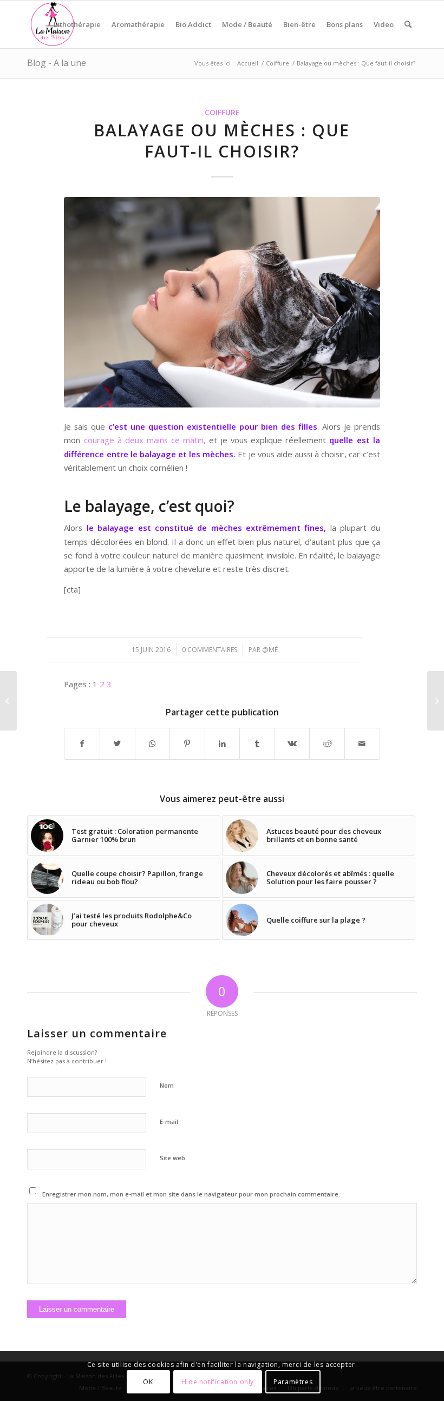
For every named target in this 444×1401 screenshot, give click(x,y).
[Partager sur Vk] (292, 743)
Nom (167, 1085)
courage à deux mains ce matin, (147, 440)
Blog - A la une (56, 63)
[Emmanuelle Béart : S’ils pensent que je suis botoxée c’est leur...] (8, 701)
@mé (270, 649)
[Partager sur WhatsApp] (152, 743)
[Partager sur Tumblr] (257, 743)
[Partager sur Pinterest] (187, 743)
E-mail (169, 1121)
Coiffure (222, 112)
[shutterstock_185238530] (222, 302)
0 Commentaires (209, 649)
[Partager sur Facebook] (82, 743)
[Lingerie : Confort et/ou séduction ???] (435, 701)
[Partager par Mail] (362, 743)
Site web (172, 1158)
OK (148, 1381)
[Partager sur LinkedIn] (222, 743)
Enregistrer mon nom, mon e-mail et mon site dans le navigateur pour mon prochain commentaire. (191, 1194)
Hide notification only (217, 1381)
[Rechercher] (408, 24)
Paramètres (292, 1381)
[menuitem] (77, 24)
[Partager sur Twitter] (117, 743)
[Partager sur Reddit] (327, 743)
